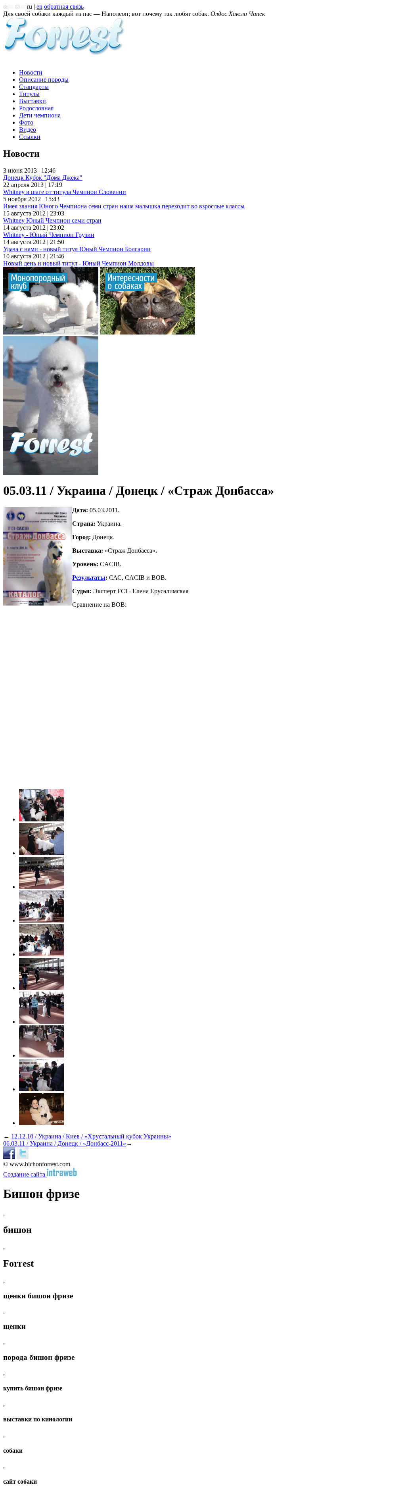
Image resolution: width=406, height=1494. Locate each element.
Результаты (88, 577)
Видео (27, 129)
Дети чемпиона (40, 115)
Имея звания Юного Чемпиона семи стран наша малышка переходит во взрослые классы (124, 206)
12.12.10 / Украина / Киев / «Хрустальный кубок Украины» (91, 1136)
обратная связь (64, 6)
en (39, 6)
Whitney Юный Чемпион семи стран (52, 220)
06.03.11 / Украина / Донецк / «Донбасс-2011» (64, 1143)
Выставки (32, 101)
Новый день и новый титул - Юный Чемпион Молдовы (78, 263)
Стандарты (34, 86)
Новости (30, 72)
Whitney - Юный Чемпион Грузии (48, 234)
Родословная (36, 108)
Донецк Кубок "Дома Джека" (42, 177)
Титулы (29, 93)
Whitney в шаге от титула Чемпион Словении (64, 191)
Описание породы (44, 79)
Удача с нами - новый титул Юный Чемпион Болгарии (77, 249)
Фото (26, 122)
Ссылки (29, 136)
